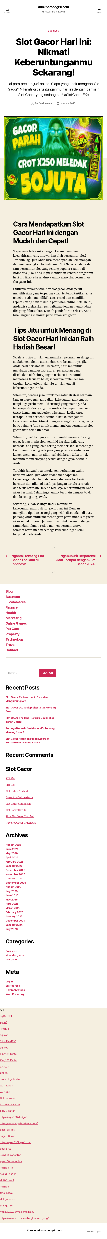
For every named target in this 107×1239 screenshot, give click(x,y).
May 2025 (12, 899)
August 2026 (13, 844)
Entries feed (13, 985)
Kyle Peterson (45, 103)
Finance (12, 607)
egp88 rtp (5, 1148)
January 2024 (14, 924)
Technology (15, 639)
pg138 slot (6, 1016)
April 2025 (12, 903)
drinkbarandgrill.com (53, 7)
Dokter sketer (8, 1098)
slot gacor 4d (7, 1199)
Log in (9, 981)
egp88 (3, 1022)
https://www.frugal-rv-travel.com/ (19, 1123)
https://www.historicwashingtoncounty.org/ (24, 1218)
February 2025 (14, 912)
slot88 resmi (7, 1180)
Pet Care (12, 629)
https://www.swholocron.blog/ (17, 1211)
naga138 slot (7, 1136)
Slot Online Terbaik (17, 791)
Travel (10, 645)
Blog (9, 591)
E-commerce (16, 602)
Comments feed (15, 989)
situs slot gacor (15, 955)
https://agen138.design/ (13, 1117)
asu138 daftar (8, 1173)
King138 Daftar (8, 1053)
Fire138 (10, 785)
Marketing (13, 618)
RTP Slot (10, 778)
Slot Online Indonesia (18, 803)
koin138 (4, 1186)
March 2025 (13, 908)
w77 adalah (6, 1085)
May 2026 (12, 853)
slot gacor (12, 959)
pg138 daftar (7, 1110)
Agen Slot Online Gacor (19, 797)
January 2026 (14, 865)
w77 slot (5, 1091)
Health (11, 613)
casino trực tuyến (10, 1079)
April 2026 (12, 857)
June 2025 (12, 895)
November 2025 (15, 874)
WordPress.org (15, 994)
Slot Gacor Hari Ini (16, 810)
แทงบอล (4, 1066)
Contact (12, 650)
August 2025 (13, 886)
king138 (4, 1028)
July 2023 (12, 929)
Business (53, 31)
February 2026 (14, 861)
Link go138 (6, 1205)
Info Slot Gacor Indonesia (21, 822)
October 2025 (14, 878)
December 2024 (15, 920)
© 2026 (32, 1230)
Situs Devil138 (8, 1041)
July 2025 (12, 891)
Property (13, 634)
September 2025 (16, 882)
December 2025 (15, 870)
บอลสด (4, 1072)
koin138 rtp (6, 1167)
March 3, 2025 (68, 103)
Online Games (16, 623)
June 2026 (12, 849)
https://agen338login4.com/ (15, 1142)
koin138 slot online (10, 1155)
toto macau (6, 1192)
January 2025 (14, 916)
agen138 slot (7, 1129)
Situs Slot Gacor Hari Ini (20, 816)
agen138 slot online (11, 1161)
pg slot (4, 1035)
